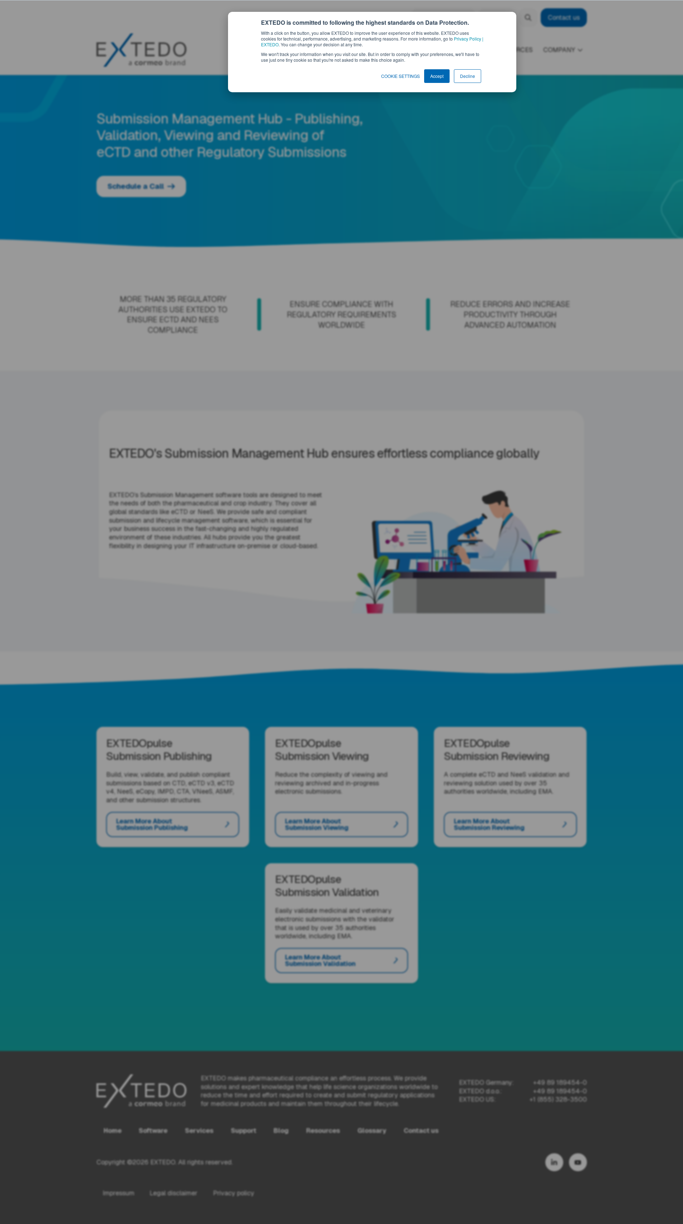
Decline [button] (467, 76)
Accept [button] (437, 76)
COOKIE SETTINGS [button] (400, 76)
